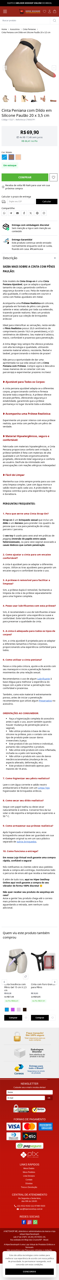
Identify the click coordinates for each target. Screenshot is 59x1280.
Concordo (29, 1271)
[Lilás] (12, 1009)
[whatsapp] (35, 1222)
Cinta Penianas (29, 29)
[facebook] (24, 1222)
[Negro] (24, 1009)
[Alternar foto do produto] (25, 976)
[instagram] (29, 1222)
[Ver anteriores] (5, 982)
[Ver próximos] (54, 982)
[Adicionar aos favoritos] (26, 1018)
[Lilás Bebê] (18, 1009)
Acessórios (15, 29)
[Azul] (6, 1009)
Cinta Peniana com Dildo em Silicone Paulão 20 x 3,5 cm (26, 32)
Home (4, 29)
